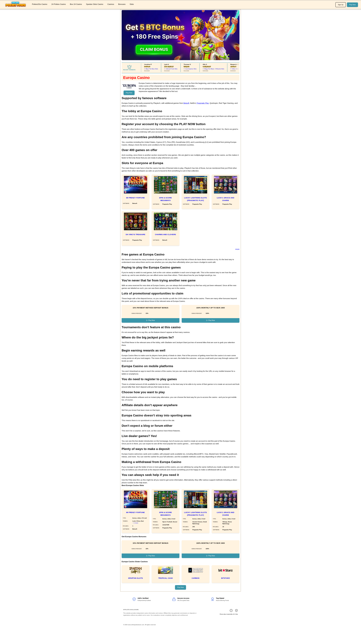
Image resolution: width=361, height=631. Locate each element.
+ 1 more (135, 523)
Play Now (352, 4)
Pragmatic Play (203, 103)
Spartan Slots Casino (94, 4)
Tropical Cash (165, 578)
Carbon (195, 578)
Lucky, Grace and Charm (225, 199)
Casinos (110, 4)
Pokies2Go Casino (39, 4)
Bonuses (122, 4)
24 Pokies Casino (58, 4)
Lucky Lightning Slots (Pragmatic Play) (195, 199)
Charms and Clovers (165, 234)
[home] (15, 7)
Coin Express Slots (182, 69)
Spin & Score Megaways (165, 199)
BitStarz (225, 578)
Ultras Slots (226, 69)
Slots (132, 4)
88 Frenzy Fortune (135, 198)
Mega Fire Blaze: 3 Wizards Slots (205, 69)
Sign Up (340, 4)
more (237, 249)
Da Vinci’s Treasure (135, 234)
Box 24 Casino (76, 4)
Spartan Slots (135, 578)
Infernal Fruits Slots (163, 69)
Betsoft (186, 103)
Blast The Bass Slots (143, 69)
